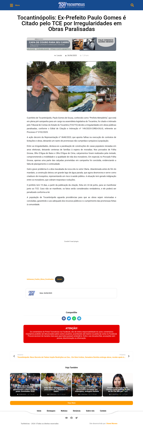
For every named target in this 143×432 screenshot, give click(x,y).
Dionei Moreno (111, 424)
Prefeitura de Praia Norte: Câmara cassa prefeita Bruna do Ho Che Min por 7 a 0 (118, 389)
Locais (59, 55)
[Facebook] (71, 418)
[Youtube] (66, 418)
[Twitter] (76, 418)
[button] (64, 318)
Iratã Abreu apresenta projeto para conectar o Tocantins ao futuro (56, 389)
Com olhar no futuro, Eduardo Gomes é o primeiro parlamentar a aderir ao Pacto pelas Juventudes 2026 (25, 388)
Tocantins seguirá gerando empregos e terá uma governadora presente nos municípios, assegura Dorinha (87, 388)
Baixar (59, 279)
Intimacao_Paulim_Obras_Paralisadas (40, 279)
